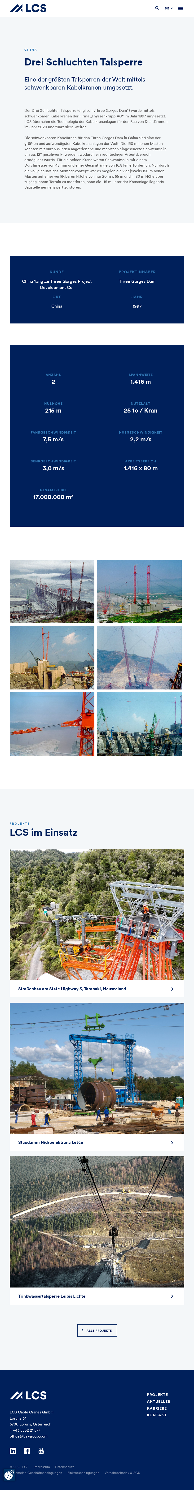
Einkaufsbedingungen (83, 1473)
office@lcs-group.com (29, 1436)
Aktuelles (158, 1401)
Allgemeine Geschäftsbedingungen (36, 1473)
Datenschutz (64, 1467)
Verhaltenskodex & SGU (122, 1473)
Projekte (157, 1394)
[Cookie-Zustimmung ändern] (9, 1475)
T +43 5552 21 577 (25, 1430)
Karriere (157, 1408)
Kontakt (157, 1414)
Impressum (42, 1467)
